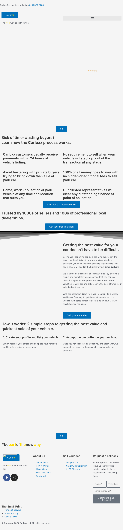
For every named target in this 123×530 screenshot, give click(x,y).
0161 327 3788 (36, 5)
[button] (92, 18)
